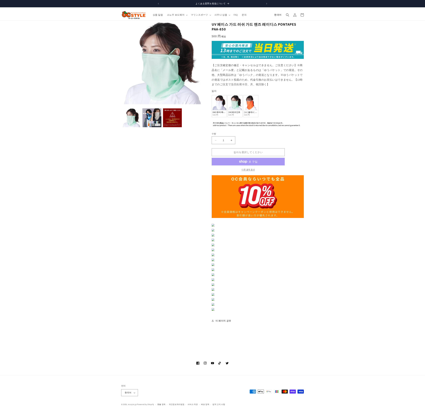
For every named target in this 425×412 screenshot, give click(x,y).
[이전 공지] (158, 3)
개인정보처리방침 (176, 404)
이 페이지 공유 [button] (223, 320)
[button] (177, 14)
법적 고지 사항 (218, 404)
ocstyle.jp (132, 404)
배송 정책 (205, 404)
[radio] (219, 106)
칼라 (214, 90)
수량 (214, 133)
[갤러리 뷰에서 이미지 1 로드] (131, 117)
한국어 (278, 14)
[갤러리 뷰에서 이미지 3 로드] (172, 117)
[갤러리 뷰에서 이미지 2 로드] (151, 117)
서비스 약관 (193, 404)
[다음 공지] (266, 3)
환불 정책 (161, 404)
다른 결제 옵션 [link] (248, 169)
